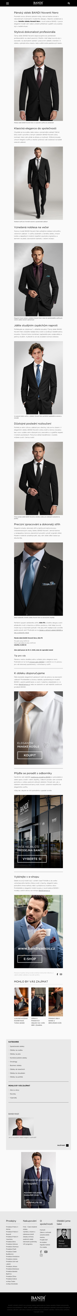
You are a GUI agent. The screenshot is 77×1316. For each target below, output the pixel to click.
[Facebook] (41, 1252)
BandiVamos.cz (24, 684)
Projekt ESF (44, 1240)
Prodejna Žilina (11, 1276)
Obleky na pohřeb (16, 1077)
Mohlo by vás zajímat (19, 1086)
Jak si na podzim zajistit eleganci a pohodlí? (22, 1137)
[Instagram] (41, 1255)
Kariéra (42, 1237)
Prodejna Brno (11, 1241)
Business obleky (16, 1065)
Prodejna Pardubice (12, 1256)
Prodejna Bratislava (12, 1269)
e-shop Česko (10, 1281)
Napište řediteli (45, 1245)
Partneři (42, 1230)
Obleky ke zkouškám (17, 1073)
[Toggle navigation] (7, 4)
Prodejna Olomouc (12, 1246)
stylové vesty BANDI (36, 662)
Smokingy (13, 1062)
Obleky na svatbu (16, 1050)
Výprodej (13, 1098)
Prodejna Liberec (11, 1259)
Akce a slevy (14, 1090)
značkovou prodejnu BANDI (41, 777)
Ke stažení (43, 1242)
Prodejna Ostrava (12, 1244)
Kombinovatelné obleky (18, 1058)
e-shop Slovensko (12, 1284)
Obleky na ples (15, 1054)
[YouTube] (46, 1252)
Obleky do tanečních (17, 1069)
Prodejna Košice (11, 1279)
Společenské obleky (17, 1046)
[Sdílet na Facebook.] (57, 974)
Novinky (13, 1094)
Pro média (43, 1247)
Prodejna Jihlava (11, 1266)
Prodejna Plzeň (11, 1249)
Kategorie (13, 1042)
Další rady (61, 1145)
